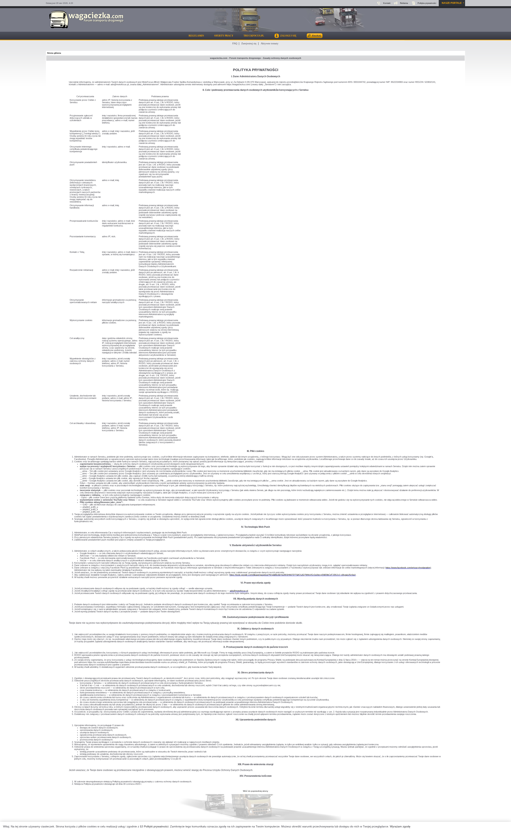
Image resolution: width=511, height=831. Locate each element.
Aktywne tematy (269, 43)
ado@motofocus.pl (239, 591)
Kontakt (386, 3)
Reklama (404, 3)
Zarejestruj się (248, 43)
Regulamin (196, 35)
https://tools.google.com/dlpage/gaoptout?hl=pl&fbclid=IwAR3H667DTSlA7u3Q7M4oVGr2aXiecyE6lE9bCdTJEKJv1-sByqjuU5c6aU (292, 575)
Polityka (427, 3)
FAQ (234, 43)
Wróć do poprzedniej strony (255, 791)
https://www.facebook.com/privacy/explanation (407, 567)
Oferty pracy (223, 35)
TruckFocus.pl (254, 35)
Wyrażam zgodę (400, 826)
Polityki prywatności (156, 826)
